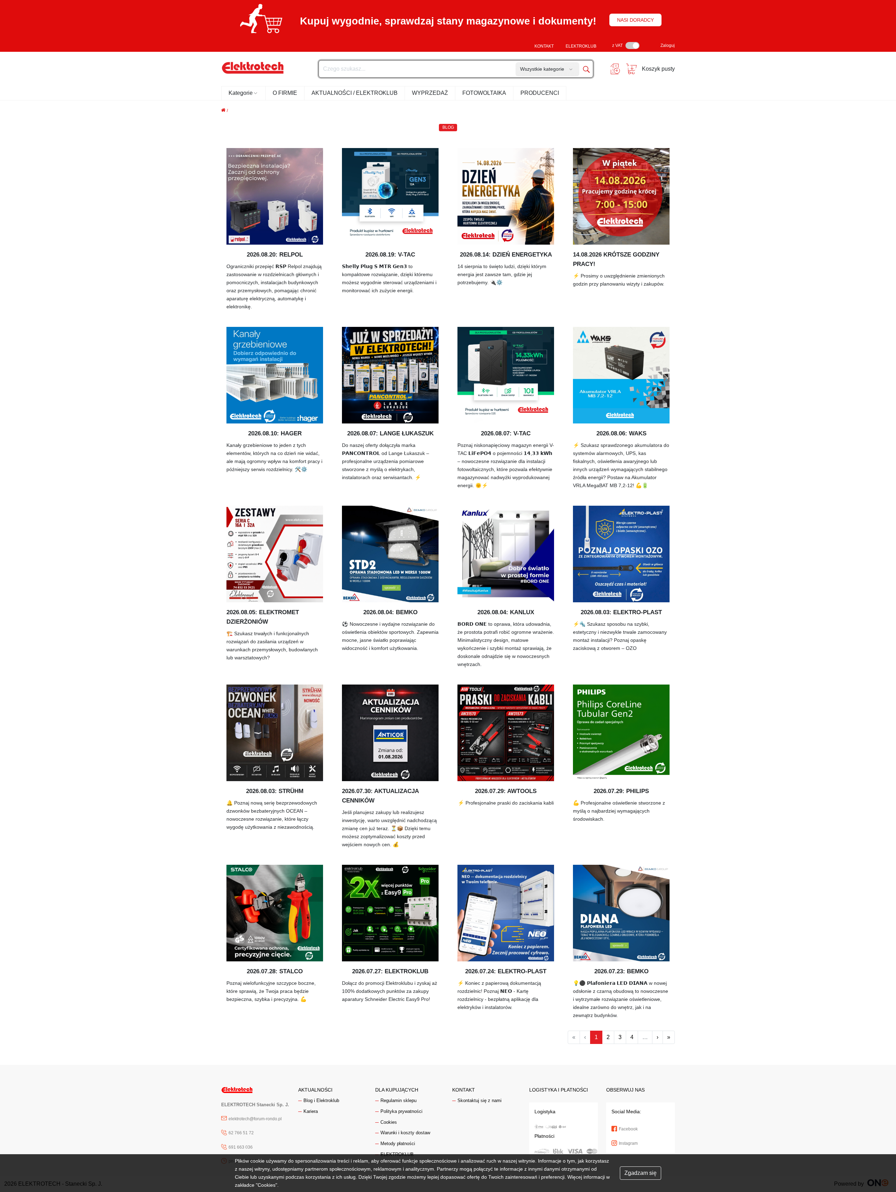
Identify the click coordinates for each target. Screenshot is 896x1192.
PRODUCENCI (539, 93)
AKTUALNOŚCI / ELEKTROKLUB (355, 93)
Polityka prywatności (401, 1111)
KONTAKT (544, 46)
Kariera (310, 1111)
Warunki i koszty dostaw (405, 1132)
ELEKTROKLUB (581, 46)
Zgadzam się (640, 1173)
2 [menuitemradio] (608, 1037)
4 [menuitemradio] (632, 1037)
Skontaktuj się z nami (479, 1100)
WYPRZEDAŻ (430, 93)
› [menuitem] (657, 1037)
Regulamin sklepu (398, 1100)
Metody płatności (397, 1143)
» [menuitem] (668, 1037)
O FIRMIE (285, 93)
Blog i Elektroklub (321, 1100)
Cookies (388, 1122)
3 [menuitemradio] (620, 1037)
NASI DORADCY (635, 20)
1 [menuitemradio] (596, 1037)
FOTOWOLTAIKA (484, 93)
